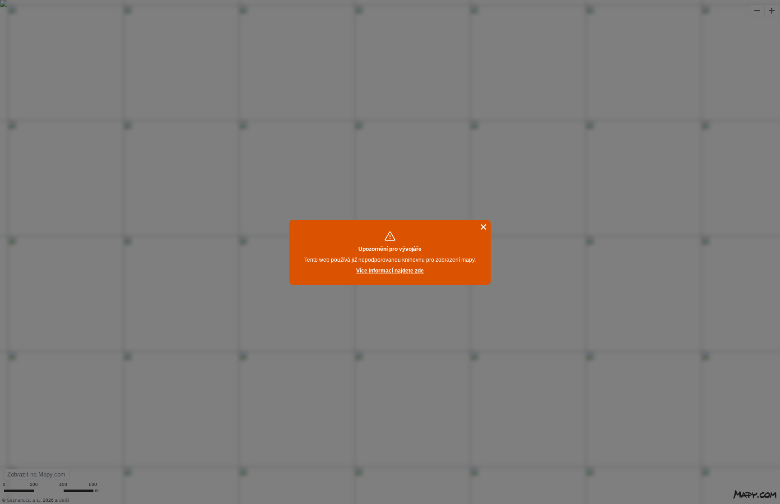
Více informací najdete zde (390, 271)
